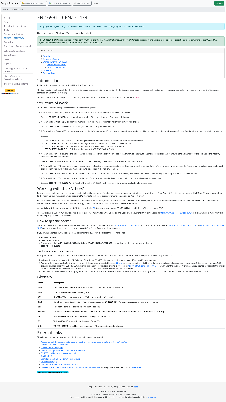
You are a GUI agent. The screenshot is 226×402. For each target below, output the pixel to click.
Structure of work (51, 59)
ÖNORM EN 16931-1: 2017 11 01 (182, 225)
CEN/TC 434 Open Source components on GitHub (63, 350)
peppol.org (152, 397)
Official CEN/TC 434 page (52, 347)
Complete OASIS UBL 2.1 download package (60, 359)
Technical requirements (57, 67)
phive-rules (136, 367)
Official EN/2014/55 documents (55, 344)
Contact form (10, 55)
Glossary (47, 70)
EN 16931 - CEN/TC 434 (14, 38)
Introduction (48, 56)
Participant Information (34, 3)
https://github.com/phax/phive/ (142, 266)
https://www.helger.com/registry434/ (176, 213)
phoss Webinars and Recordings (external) (13, 77)
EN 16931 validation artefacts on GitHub (59, 353)
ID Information (83, 3)
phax (136, 386)
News (6, 22)
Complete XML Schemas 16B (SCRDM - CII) (59, 364)
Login (6, 59)
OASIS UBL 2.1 (47, 356)
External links (49, 73)
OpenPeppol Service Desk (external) (15, 70)
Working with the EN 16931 (55, 62)
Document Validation (60, 3)
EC (94, 208)
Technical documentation (15, 26)
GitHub (118, 263)
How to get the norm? (56, 64)
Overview (8, 18)
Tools (6, 30)
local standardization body (127, 225)
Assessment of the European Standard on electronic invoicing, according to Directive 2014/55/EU (84, 342)
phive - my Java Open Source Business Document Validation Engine (70, 367)
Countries (8, 42)
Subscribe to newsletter (14, 51)
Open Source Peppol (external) (17, 46)
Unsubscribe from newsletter (113, 391)
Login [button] (95, 3)
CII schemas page (49, 361)
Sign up (219, 3)
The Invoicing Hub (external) (16, 84)
